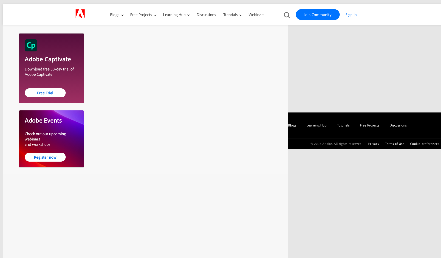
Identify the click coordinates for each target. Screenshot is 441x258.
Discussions (206, 14)
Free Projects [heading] (369, 125)
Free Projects (141, 14)
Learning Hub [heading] (316, 125)
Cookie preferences (424, 144)
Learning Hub (175, 14)
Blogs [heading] (292, 125)
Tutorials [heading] (343, 125)
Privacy (373, 144)
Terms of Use (394, 144)
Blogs (114, 14)
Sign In (351, 14)
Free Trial (45, 92)
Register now (45, 157)
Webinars (256, 14)
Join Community (317, 14)
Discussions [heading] (398, 125)
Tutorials (230, 14)
